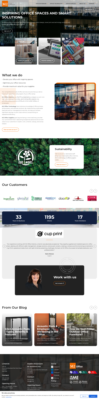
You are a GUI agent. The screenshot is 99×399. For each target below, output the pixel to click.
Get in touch (58, 283)
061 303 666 (89, 9)
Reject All (84, 396)
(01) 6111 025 (30, 379)
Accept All (93, 396)
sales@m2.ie (5, 379)
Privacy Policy (55, 385)
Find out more (61, 164)
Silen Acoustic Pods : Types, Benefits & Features (17, 332)
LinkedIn (56, 369)
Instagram (57, 366)
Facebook (56, 372)
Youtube (56, 378)
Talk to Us (7, 31)
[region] (49, 395)
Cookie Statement (56, 384)
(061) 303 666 (5, 378)
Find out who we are (10, 129)
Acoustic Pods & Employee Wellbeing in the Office (47, 330)
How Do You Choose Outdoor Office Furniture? (82, 332)
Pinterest (56, 375)
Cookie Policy (9, 397)
